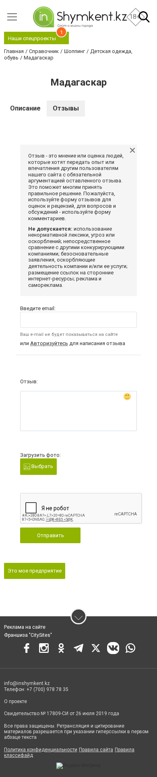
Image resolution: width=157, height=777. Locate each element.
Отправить (50, 535)
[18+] (80, 17)
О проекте (15, 701)
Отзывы (66, 108)
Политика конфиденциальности (40, 749)
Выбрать (41, 466)
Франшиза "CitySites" (28, 635)
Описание (25, 108)
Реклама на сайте (24, 627)
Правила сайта (96, 749)
